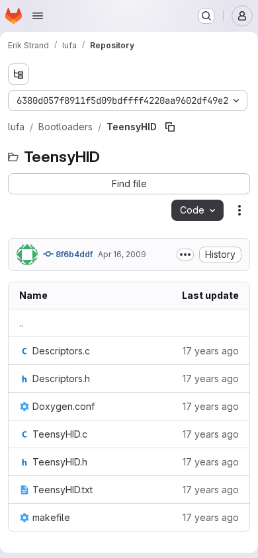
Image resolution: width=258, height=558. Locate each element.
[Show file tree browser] (18, 74)
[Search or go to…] (206, 16)
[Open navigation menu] (37, 15)
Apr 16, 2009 (122, 254)
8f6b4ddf (73, 254)
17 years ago (211, 350)
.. (21, 323)
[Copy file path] (170, 127)
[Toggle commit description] (185, 254)
